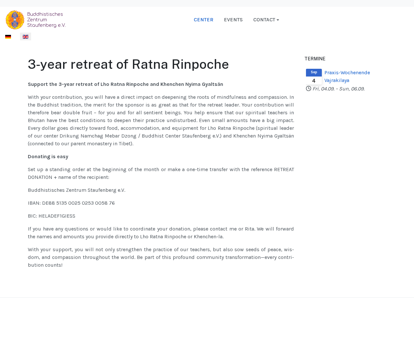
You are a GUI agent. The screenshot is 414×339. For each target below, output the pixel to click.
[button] (266, 20)
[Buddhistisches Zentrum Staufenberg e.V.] (37, 19)
